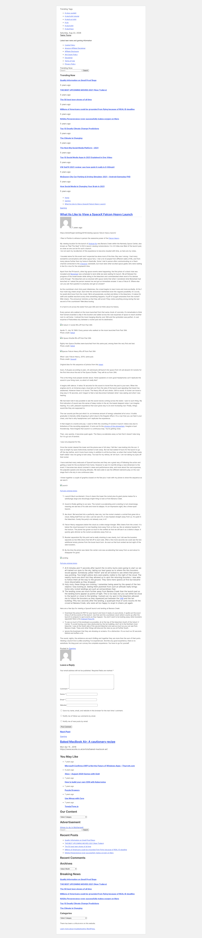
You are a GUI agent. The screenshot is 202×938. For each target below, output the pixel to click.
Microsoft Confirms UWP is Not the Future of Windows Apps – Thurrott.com (100, 766)
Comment (64, 689)
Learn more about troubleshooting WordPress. (77, 929)
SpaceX (73, 359)
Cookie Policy (70, 45)
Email (62, 700)
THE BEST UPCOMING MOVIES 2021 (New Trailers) (83, 90)
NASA (72, 333)
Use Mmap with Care (74, 798)
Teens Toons (65, 35)
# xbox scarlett (70, 13)
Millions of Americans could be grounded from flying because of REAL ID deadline (97, 109)
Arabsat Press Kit (87, 619)
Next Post (65, 731)
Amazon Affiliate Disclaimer (75, 48)
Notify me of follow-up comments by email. (79, 716)
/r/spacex (83, 264)
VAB (121, 598)
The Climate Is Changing (71, 138)
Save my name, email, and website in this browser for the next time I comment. (93, 711)
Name (63, 694)
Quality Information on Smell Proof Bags (78, 80)
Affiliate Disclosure (72, 51)
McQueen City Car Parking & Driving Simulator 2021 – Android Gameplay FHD (95, 176)
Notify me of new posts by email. (75, 721)
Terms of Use (70, 61)
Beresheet (74, 274)
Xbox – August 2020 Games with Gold (82, 774)
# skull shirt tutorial (72, 16)
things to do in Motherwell (71, 827)
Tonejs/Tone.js (71, 806)
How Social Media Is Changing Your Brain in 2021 (82, 186)
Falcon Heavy (114, 238)
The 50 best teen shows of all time (76, 99)
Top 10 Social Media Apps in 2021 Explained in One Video (86, 157)
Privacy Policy (70, 64)
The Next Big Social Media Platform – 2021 (79, 148)
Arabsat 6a (93, 244)
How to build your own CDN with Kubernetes (85, 782)
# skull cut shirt (70, 19)
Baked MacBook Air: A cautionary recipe (87, 741)
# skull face (69, 29)
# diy (67, 22)
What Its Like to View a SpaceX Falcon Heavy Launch (96, 214)
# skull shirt (69, 26)
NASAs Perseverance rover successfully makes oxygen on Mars (89, 119)
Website (63, 705)
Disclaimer (69, 58)
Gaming (63, 208)
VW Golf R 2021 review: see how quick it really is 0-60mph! (87, 167)
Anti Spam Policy (71, 54)
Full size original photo (68, 491)
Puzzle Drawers (72, 790)
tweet (101, 364)
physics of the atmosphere (114, 426)
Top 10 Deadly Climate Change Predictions (79, 128)
